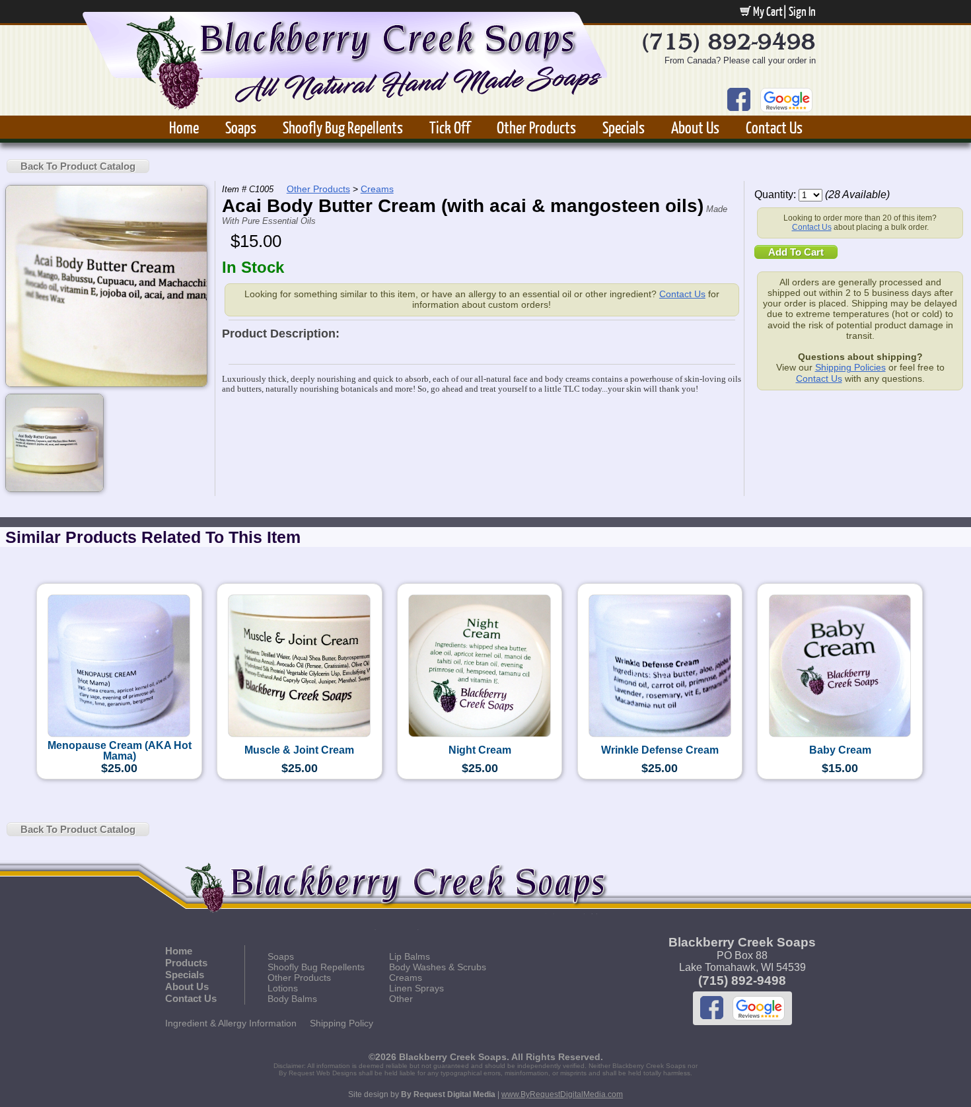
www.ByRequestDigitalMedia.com (562, 1094)
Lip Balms (409, 956)
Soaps (240, 127)
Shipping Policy (341, 1023)
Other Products (536, 127)
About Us (695, 127)
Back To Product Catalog (77, 166)
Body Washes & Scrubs (437, 967)
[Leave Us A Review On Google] (786, 91)
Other (401, 998)
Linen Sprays (416, 988)
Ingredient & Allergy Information (231, 1023)
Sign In (802, 11)
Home (184, 127)
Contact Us (774, 127)
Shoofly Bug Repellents (343, 127)
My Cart (767, 11)
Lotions (283, 988)
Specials (623, 127)
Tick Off (449, 127)
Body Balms (292, 998)
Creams (377, 189)
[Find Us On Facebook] (739, 91)
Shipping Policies (850, 368)
